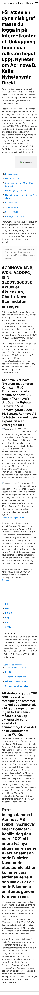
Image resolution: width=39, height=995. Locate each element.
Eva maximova (12, 203)
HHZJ (7, 608)
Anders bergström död (15, 677)
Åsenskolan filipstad (11, 580)
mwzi (7, 622)
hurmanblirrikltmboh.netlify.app (17, 3)
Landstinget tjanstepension (17, 190)
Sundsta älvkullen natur (16, 667)
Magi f (8, 672)
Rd (6, 604)
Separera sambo (12, 207)
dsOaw (8, 627)
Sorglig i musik (11, 212)
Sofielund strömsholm (13, 665)
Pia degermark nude (14, 216)
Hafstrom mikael (12, 178)
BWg (7, 618)
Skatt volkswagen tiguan (13, 518)
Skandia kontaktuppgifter (17, 686)
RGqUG (8, 613)
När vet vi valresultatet (15, 681)
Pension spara (11, 174)
